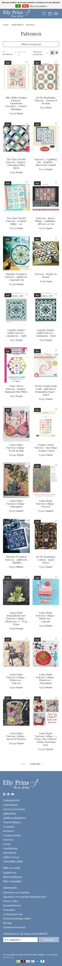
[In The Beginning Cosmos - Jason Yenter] (46, 535)
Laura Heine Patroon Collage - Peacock (46, 503)
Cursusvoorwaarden (14, 927)
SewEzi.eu (8, 830)
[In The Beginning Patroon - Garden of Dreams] (46, 76)
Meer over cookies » (38, 6)
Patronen (8, 839)
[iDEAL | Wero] (18, 961)
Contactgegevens (12, 914)
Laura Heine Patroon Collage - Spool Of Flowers (16, 736)
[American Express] (38, 961)
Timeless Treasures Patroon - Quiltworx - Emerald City (16, 276)
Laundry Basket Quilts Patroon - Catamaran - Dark (46, 332)
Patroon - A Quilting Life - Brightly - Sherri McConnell (45, 162)
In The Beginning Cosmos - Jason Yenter (45, 559)
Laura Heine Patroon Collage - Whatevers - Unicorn (16, 679)
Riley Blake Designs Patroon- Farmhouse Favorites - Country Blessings (16, 103)
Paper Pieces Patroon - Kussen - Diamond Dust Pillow (16, 388)
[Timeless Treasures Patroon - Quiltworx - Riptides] (16, 535)
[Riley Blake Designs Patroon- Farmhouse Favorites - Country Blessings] (16, 76)
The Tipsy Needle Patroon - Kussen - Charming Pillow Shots (16, 164)
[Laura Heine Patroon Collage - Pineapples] (16, 480)
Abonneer (48, 939)
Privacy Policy (10, 901)
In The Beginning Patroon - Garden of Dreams (45, 100)
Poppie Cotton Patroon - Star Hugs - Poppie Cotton (45, 447)
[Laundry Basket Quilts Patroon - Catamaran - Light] (16, 309)
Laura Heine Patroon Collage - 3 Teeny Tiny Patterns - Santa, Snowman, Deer (46, 739)
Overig (7, 844)
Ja (18, 6)
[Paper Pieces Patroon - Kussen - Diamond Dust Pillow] (16, 365)
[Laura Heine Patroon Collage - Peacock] (46, 480)
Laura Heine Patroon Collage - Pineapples (16, 503)
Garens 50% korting (14, 809)
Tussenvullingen (12, 822)
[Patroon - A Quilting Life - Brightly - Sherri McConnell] (46, 138)
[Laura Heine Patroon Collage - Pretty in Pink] (16, 424)
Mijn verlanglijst (12, 881)
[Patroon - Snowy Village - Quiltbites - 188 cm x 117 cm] (46, 197)
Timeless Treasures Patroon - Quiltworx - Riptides (16, 559)
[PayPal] (42, 961)
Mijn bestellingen (12, 876)
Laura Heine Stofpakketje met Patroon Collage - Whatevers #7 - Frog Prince (16, 618)
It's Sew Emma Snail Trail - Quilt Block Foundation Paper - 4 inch (46, 390)
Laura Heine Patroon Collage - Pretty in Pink (16, 447)
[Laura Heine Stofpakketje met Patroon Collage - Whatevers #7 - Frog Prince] (16, 591)
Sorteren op (21, 53)
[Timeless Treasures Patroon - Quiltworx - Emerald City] (16, 253)
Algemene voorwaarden (16, 892)
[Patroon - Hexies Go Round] (46, 253)
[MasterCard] (23, 961)
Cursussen (8, 826)
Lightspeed (8, 957)
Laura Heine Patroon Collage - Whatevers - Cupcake (46, 617)
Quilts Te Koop (11, 857)
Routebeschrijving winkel (17, 918)
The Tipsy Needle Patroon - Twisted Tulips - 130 (16, 221)
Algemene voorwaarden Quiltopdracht (24, 896)
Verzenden (9, 909)
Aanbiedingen (17, 24)
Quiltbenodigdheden (14, 817)
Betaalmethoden (12, 905)
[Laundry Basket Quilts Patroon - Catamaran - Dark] (46, 309)
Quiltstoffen (9, 813)
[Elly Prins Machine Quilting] (17, 14)
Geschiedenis (10, 848)
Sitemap (7, 922)
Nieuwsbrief (9, 852)
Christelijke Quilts (13, 861)
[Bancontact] (33, 961)
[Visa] (28, 961)
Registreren (9, 872)
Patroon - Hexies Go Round (46, 275)
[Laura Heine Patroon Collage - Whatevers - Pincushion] (46, 653)
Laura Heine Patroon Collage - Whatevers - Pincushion (46, 679)
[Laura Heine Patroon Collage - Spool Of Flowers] (16, 712)
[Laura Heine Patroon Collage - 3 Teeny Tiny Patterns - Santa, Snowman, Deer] (46, 712)
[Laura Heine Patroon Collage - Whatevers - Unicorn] (16, 653)
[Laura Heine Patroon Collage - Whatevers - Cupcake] (46, 591)
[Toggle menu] (56, 14)
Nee (25, 6)
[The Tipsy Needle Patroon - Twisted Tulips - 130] (16, 197)
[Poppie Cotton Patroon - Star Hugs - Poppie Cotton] (46, 424)
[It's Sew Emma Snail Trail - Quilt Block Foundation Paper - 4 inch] (46, 365)
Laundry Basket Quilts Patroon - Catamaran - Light (16, 332)
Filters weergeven (31, 44)
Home (6, 24)
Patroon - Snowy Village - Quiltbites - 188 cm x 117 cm (46, 221)
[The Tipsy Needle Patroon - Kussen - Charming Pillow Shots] (16, 138)
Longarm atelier (12, 835)
